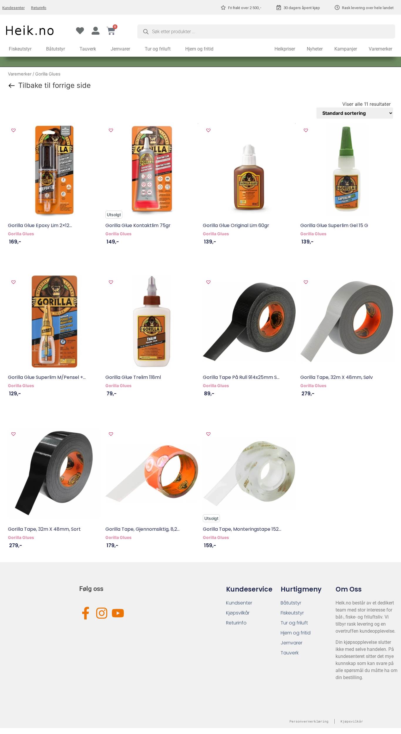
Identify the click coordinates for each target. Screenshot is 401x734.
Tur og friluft (158, 49)
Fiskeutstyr (20, 49)
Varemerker (380, 49)
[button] (13, 130)
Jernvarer (120, 49)
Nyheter (315, 49)
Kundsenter (239, 602)
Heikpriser (284, 49)
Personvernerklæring (308, 721)
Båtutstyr (55, 49)
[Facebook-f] (85, 613)
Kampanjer (345, 49)
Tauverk (88, 49)
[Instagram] (101, 613)
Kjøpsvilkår (238, 612)
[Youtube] (118, 613)
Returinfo (38, 8)
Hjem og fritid (199, 49)
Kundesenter (13, 8)
